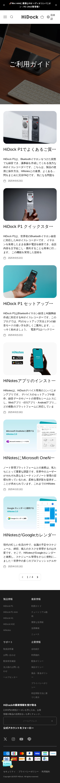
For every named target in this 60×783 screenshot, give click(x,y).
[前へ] (3, 5)
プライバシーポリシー (39, 685)
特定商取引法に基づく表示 (39, 695)
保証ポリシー (37, 667)
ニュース (35, 634)
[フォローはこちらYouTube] (21, 739)
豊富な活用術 (37, 622)
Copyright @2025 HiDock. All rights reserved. (21, 776)
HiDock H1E (9, 624)
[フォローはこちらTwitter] (5, 739)
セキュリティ (9, 771)
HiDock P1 (8, 606)
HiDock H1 (8, 618)
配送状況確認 (9, 661)
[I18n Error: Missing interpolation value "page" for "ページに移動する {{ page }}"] (37, 577)
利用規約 (35, 655)
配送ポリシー (37, 661)
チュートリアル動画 (39, 614)
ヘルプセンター (10, 677)
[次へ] (56, 5)
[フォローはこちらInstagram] (13, 739)
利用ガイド (36, 606)
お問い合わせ (9, 655)
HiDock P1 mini (10, 612)
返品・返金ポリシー (39, 675)
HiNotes (7, 630)
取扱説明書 (8, 649)
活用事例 (35, 628)
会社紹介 (35, 649)
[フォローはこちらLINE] (29, 739)
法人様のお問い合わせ (11, 669)
